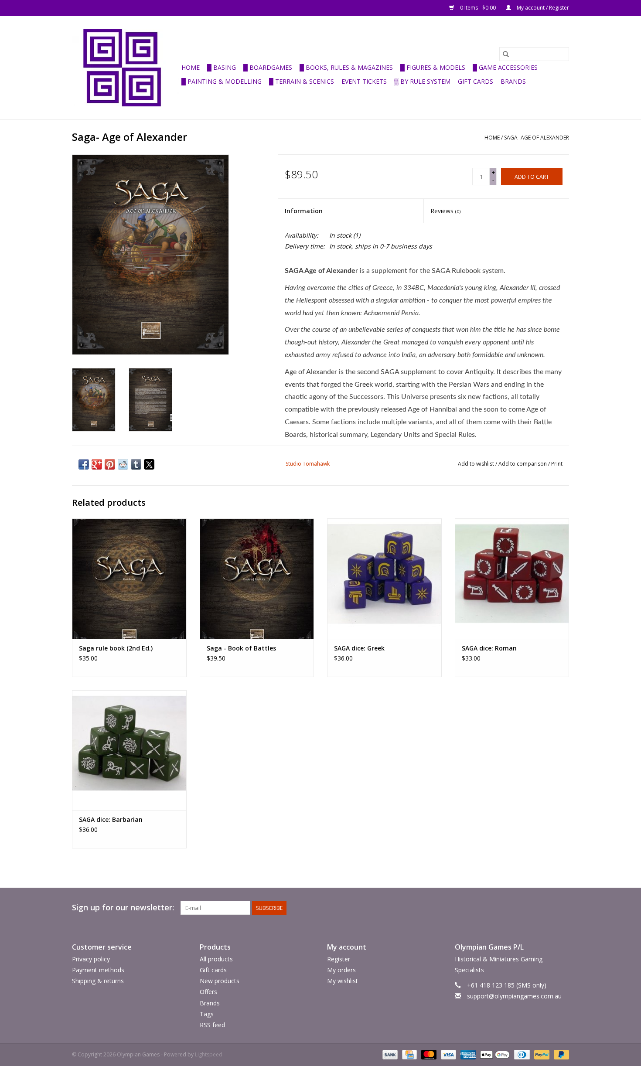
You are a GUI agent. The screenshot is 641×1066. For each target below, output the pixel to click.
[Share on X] (149, 464)
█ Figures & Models (432, 67)
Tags (207, 1014)
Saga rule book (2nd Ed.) (116, 648)
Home (190, 67)
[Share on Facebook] (83, 464)
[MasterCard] (428, 1054)
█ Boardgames (267, 67)
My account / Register (542, 7)
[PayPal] (541, 1054)
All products (216, 959)
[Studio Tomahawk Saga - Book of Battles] (257, 578)
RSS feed (212, 1025)
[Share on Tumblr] (136, 464)
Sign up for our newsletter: (123, 907)
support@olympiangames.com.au (514, 996)
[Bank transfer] (389, 1054)
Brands (513, 81)
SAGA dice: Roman (489, 648)
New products (219, 981)
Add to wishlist (476, 463)
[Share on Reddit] (123, 464)
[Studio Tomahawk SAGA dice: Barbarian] (129, 750)
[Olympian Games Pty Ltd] (125, 67)
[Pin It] (110, 464)
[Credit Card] (408, 1054)
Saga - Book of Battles (241, 648)
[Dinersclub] (521, 1054)
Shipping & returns (98, 981)
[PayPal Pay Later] (560, 1054)
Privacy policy (91, 959)
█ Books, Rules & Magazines (346, 67)
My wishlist (342, 981)
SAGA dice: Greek (359, 648)
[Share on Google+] (97, 464)
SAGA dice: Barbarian (111, 819)
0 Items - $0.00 (478, 7)
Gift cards (475, 81)
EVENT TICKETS (364, 81)
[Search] (505, 54)
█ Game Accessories (505, 67)
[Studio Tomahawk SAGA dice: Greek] (384, 578)
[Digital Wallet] (494, 1054)
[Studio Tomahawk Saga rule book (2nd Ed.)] (129, 578)
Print (557, 463)
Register (338, 959)
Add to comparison (523, 463)
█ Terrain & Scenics (301, 81)
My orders (341, 970)
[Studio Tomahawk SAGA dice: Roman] (512, 578)
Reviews (445, 211)
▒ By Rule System (422, 81)
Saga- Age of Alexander (536, 137)
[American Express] (467, 1054)
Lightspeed (208, 1054)
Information (304, 211)
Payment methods (98, 970)
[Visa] (447, 1054)
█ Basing (221, 67)
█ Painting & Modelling (221, 81)
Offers (208, 992)
